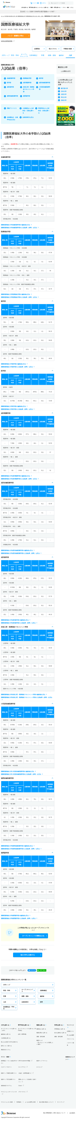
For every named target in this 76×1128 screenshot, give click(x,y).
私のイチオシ (53, 49)
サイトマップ (60, 1102)
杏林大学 (63, 100)
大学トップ (6, 985)
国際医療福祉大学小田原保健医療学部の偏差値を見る (17, 771)
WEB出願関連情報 (6, 41)
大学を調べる (24, 7)
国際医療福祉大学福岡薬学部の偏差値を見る (15, 915)
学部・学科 (6, 990)
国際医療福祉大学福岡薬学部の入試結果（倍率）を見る (18, 918)
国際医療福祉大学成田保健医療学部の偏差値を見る (17, 550)
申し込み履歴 (70, 1035)
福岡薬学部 (26, 96)
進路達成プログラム (6, 1085)
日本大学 (63, 91)
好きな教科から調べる (60, 1032)
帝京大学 (63, 97)
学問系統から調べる (59, 1029)
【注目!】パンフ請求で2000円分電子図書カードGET (37, 11)
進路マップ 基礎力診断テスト (9, 1073)
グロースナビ (22, 1091)
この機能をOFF (66, 71)
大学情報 (7, 16)
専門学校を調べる (33, 7)
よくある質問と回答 (30, 1102)
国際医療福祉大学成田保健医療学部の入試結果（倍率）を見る (20, 553)
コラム (71, 7)
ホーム (2, 16)
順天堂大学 (64, 88)
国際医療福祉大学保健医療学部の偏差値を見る (15, 225)
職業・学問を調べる (55, 7)
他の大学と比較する (27, 955)
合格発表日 (25, 1002)
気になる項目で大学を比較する (9, 1042)
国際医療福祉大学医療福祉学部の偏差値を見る (15, 294)
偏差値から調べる (5, 1034)
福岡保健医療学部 (12, 96)
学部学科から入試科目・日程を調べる (43, 110)
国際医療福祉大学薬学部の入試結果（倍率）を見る (17, 367)
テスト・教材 (66, 7)
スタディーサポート (6, 1067)
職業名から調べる (41, 1029)
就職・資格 (25, 996)
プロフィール (70, 1039)
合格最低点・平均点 (8, 1007)
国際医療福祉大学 (22, 16)
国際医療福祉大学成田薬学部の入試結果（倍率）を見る (18, 623)
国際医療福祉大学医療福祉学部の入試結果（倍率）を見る (19, 297)
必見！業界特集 (22, 1034)
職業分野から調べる (42, 1032)
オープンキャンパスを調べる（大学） (8, 1029)
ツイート (32, 970)
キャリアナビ (22, 1067)
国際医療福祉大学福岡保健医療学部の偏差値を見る (17, 846)
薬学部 (41, 78)
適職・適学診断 (41, 1036)
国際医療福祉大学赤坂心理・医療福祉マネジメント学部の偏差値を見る (23, 694)
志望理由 (37, 49)
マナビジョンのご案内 (7, 1102)
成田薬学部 (10, 87)
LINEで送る (42, 970)
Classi (20, 1085)
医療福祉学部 (27, 78)
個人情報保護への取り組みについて (54, 1113)
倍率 (41, 1002)
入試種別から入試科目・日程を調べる (28, 110)
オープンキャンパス (27, 990)
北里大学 (63, 94)
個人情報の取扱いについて (46, 1102)
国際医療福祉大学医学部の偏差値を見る (13, 406)
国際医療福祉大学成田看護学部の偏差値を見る (15, 476)
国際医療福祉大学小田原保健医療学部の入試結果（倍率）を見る (21, 774)
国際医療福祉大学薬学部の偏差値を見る (13, 364)
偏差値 (42, 996)
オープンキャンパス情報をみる (33, 936)
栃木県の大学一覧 (13, 16)
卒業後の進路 (68, 49)
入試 (4, 1002)
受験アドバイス (12, 108)
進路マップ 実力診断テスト (8, 1079)
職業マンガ (45, 1042)
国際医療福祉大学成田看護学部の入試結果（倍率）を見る (19, 479)
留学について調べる (6, 1046)
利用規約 (19, 1102)
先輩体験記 (43, 990)
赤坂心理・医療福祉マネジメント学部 (28, 89)
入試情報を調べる (5, 1038)
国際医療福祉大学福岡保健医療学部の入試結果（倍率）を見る (20, 849)
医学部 (9, 82)
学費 (4, 996)
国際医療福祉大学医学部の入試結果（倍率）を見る (17, 409)
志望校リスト (70, 1031)
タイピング (39, 1067)
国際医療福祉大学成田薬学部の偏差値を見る (15, 620)
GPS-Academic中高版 (24, 1060)
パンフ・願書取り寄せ (16, 36)
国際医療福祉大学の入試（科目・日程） (35, 16)
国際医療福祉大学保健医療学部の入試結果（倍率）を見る (19, 227)
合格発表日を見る (28, 117)
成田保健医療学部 (44, 82)
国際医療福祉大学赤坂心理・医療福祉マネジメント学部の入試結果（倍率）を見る (26, 697)
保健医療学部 (11, 78)
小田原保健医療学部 (44, 88)
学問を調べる (58, 1025)
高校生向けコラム (5, 1049)
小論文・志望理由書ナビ (24, 1073)
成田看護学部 (27, 82)
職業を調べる (41, 1025)
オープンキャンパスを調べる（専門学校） (27, 1029)
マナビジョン (9, 6)
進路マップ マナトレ (41, 1060)
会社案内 (72, 1113)
